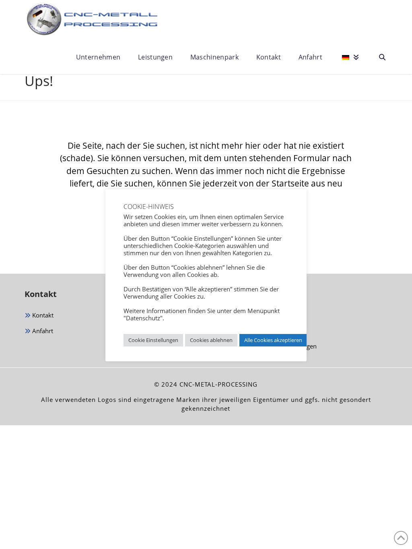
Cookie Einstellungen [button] (153, 340)
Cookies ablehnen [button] (211, 340)
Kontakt (42, 315)
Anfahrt (42, 331)
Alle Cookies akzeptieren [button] (273, 340)
